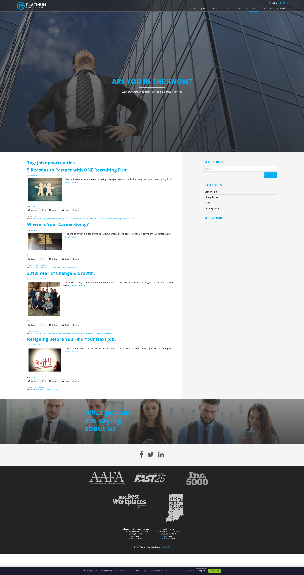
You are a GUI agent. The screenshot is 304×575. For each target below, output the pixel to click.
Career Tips (38, 265)
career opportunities (49, 267)
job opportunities (100, 219)
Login (274, 3)
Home (194, 8)
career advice (37, 267)
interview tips (89, 333)
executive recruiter (78, 333)
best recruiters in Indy (40, 219)
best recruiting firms (54, 219)
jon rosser (110, 219)
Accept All (215, 571)
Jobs (203, 8)
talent (109, 333)
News (35, 217)
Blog (254, 8)
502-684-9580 (169, 538)
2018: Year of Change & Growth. (61, 273)
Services (214, 8)
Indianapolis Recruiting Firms (83, 219)
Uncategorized (39, 388)
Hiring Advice (211, 197)
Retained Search (129, 219)
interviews (36, 390)
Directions (136, 536)
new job (55, 390)
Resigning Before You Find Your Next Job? (71, 339)
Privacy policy (188, 571)
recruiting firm (119, 219)
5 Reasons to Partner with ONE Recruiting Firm (77, 170)
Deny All (201, 571)
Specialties (228, 8)
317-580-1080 (136, 538)
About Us (242, 8)
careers (59, 267)
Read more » (71, 182)
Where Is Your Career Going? (58, 224)
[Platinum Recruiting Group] (31, 5)
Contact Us (267, 8)
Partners (281, 8)
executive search (67, 219)
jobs (77, 267)
